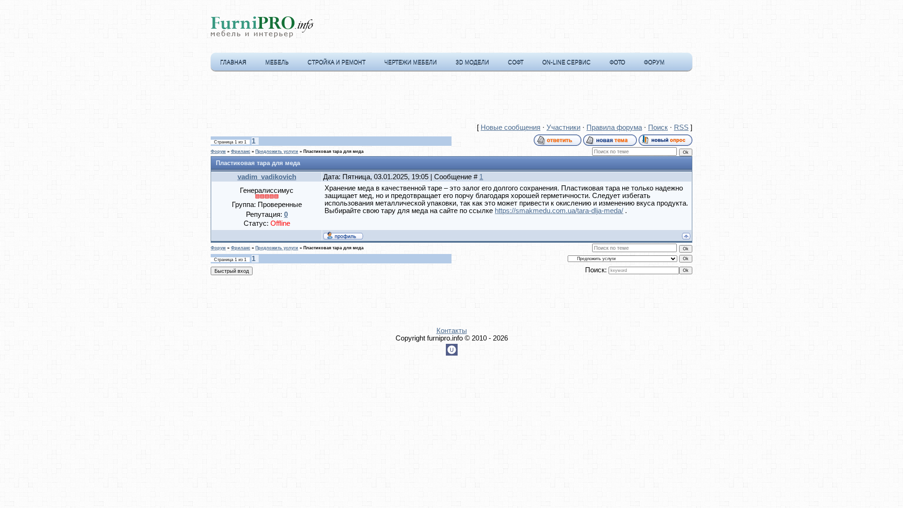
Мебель (277, 62)
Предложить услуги (276, 151)
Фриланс (240, 151)
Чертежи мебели (410, 62)
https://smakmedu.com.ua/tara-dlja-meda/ (559, 210)
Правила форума (614, 127)
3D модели (472, 62)
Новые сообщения (510, 127)
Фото (617, 62)
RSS (681, 127)
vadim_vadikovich (267, 177)
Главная (233, 62)
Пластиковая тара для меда (333, 151)
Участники (563, 127)
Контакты (451, 330)
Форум (654, 62)
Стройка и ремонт (336, 62)
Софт (515, 62)
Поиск (658, 127)
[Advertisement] (451, 99)
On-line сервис (566, 62)
